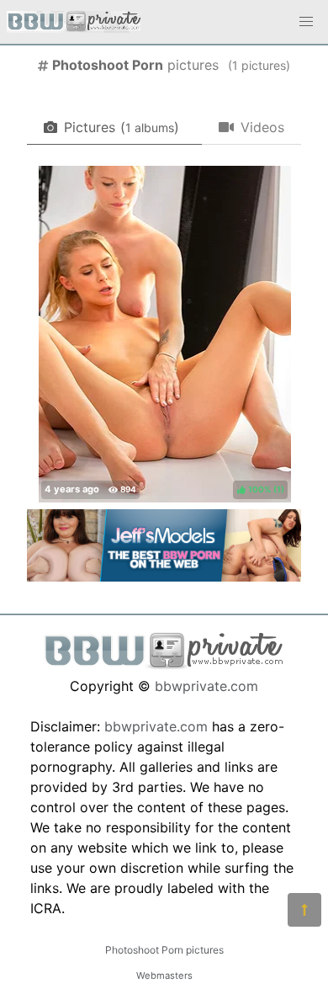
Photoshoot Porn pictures (164, 950)
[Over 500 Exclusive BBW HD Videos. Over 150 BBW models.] (164, 576)
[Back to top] (304, 910)
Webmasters (164, 975)
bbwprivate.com (206, 686)
